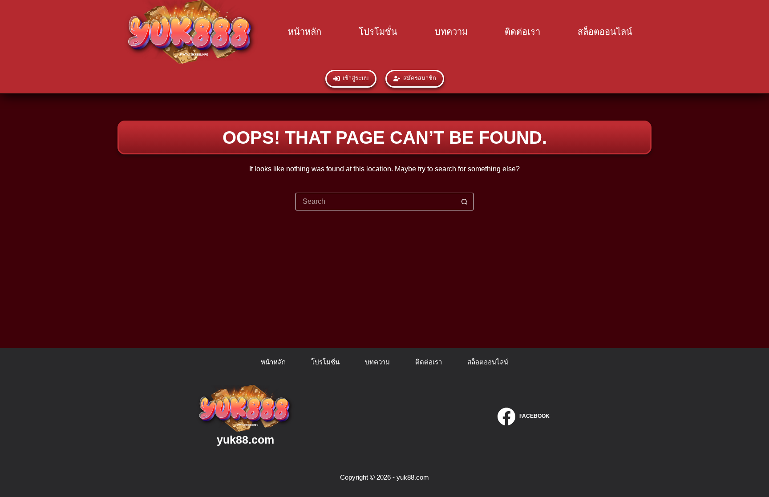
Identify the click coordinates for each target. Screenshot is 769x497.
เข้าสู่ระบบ (355, 78)
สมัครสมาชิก (419, 78)
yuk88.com (245, 439)
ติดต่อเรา (522, 31)
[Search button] (465, 201)
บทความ (451, 31)
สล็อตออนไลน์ (605, 31)
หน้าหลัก (304, 31)
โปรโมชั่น (378, 31)
